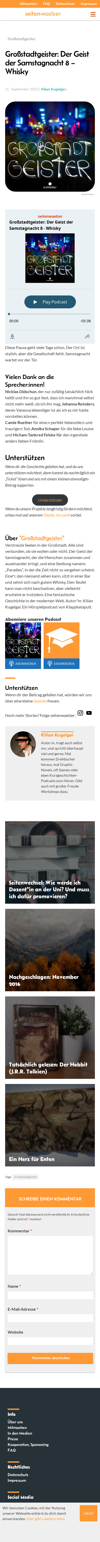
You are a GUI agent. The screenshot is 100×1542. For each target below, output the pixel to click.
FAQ (46, 4)
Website (15, 1331)
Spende (40, 700)
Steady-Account (57, 514)
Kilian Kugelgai (53, 89)
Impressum (89, 4)
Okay (89, 1513)
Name (14, 1286)
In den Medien (20, 1433)
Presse (13, 1439)
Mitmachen (28, 4)
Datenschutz (65, 4)
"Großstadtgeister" (41, 538)
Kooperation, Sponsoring (28, 1444)
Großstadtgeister (21, 39)
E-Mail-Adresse (23, 1309)
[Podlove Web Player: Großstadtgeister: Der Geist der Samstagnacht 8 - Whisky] (50, 276)
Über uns (15, 1422)
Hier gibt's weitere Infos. (46, 1518)
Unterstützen (50, 499)
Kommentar (20, 1230)
